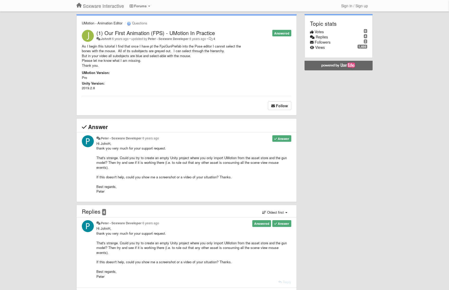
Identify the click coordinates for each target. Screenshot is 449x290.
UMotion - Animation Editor (102, 23)
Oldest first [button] (275, 212)
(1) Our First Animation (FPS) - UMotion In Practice (155, 33)
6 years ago (150, 138)
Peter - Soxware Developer (168, 38)
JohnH (106, 38)
